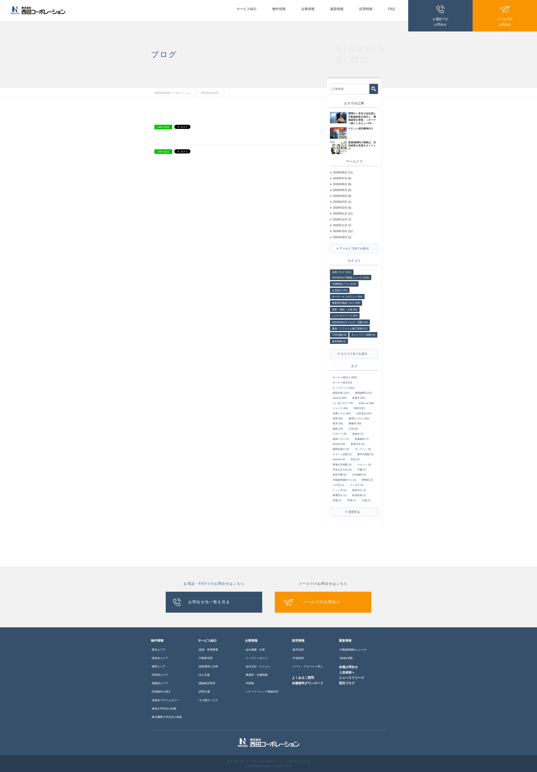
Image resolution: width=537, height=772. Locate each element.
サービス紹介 (247, 9)
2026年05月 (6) (342, 190)
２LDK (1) (338, 484)
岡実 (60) (338, 418)
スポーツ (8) (340, 433)
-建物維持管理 (206, 683)
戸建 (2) (361, 469)
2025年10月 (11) (343, 231)
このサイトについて (297, 761)
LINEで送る (163, 127)
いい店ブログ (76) (343, 403)
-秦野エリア (158, 666)
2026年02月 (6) (342, 207)
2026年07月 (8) (342, 178)
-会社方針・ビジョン (257, 666)
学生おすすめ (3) (342, 469)
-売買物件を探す (161, 691)
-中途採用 (298, 658)
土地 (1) (366, 500)
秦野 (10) (338, 428)
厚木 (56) (338, 423)
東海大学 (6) (358, 444)
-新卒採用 (298, 649)
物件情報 (279, 9)
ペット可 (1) (340, 490)
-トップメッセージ (256, 658)
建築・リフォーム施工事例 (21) (350, 328)
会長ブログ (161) (341, 272)
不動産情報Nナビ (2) (344, 479)
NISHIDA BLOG (210, 92)
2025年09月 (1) (342, 237)
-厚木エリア (158, 649)
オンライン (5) (363, 449)
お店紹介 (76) (339, 290)
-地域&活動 (346, 658)
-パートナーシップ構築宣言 (262, 691)
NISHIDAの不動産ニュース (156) (350, 277)
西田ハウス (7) (341, 439)
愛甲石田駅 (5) (365, 454)
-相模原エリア (159, 683)
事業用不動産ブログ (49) (346, 303)
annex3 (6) (339, 444)
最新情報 (337, 9)
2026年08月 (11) (343, 172)
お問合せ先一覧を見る (209, 602)
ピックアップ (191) (344, 387)
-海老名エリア (159, 658)
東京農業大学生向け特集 (167, 717)
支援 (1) (337, 500)
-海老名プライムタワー (165, 700)
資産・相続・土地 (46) (344, 309)
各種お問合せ (348, 667)
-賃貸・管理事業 (208, 649)
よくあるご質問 (303, 677)
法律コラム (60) (342, 413)
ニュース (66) (340, 408)
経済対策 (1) (359, 495)
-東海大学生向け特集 (163, 708)
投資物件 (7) (362, 439)
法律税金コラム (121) (344, 283)
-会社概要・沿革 (255, 649)
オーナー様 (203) (342, 382)
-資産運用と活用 (208, 666)
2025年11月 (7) (342, 225)
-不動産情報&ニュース (352, 649)
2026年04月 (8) (342, 196)
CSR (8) (353, 428)
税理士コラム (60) (359, 418)
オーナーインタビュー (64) (347, 296)
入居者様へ (347, 672)
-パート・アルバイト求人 (307, 666)
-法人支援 (204, 674)
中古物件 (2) (359, 474)
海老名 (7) (358, 433)
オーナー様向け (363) (345, 377)
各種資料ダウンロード (307, 683)
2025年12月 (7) (342, 219)
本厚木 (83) (358, 397)
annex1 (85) (340, 397)
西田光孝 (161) (341, 392)
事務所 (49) (355, 423)
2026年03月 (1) (342, 201)
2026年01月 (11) (343, 213)
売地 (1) (351, 500)
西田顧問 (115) (363, 392)
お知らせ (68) (366, 403)
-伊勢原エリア (159, 674)
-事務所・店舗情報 (256, 674)
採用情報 (366, 9)
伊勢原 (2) (367, 479)
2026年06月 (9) (342, 184)
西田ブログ (347, 683)
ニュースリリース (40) (344, 315)
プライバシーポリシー (264, 761)
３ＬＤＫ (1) (357, 484)
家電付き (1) (340, 495)
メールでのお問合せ (321, 602)
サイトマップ (235, 761)
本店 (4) (355, 459)
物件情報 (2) (339, 341)
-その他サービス (208, 700)
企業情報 (308, 9)
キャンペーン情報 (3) (363, 334)
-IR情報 (249, 683)
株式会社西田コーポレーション (172, 92)
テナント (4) (364, 464)
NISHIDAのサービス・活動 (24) (350, 322)
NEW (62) (359, 408)
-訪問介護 (204, 691)
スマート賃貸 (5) (342, 454)
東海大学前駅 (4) (342, 464)
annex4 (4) (339, 459)
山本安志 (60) (363, 413)
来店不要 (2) (340, 474)
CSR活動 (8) (339, 334)
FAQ (391, 9)
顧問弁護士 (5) (341, 449)
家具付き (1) (359, 490)
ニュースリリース (351, 677)
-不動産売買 (205, 658)
